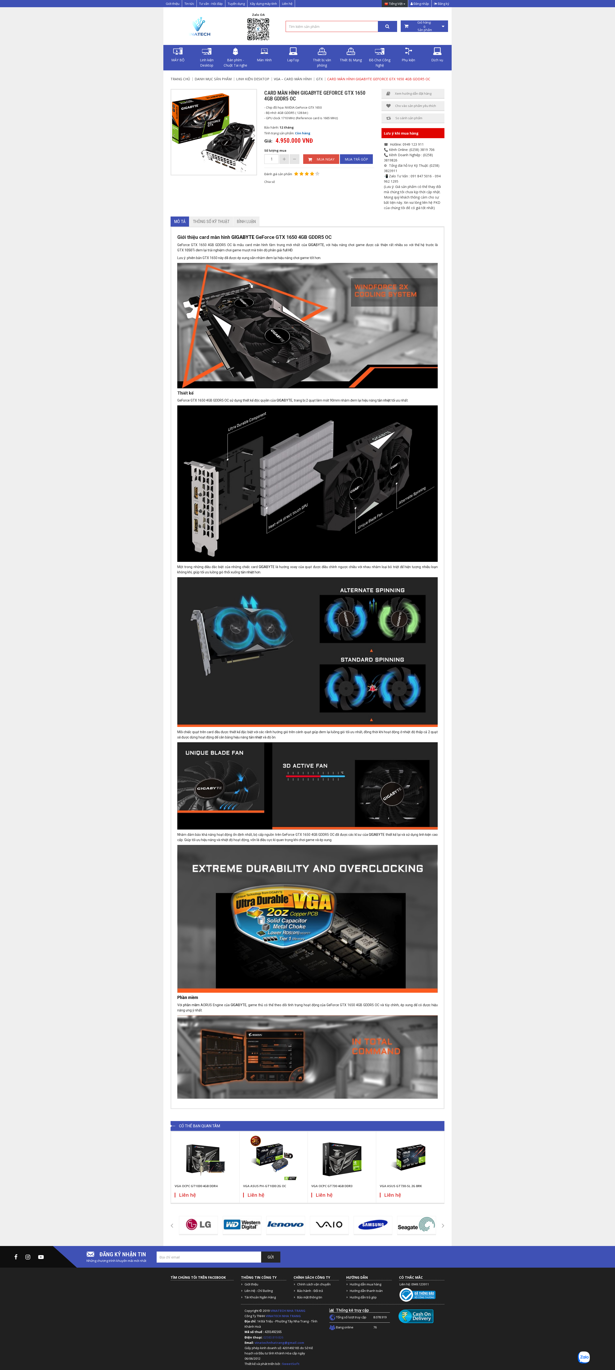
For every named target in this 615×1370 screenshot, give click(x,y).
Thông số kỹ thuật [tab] (211, 221)
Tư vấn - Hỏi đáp (211, 3)
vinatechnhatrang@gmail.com (279, 1342)
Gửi (271, 1257)
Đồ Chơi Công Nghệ (379, 63)
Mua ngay (325, 159)
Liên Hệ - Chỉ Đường (259, 1291)
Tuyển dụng (236, 3)
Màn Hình (264, 60)
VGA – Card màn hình (293, 79)
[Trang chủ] (197, 26)
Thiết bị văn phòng (322, 63)
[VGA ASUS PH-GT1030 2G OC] (273, 1159)
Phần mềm (187, 997)
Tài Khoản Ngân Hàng (260, 1297)
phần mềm (191, 1005)
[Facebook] (16, 1257)
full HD (287, 250)
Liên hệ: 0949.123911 (414, 1284)
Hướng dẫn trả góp (363, 1297)
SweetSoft (291, 1364)
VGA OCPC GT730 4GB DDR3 (331, 1186)
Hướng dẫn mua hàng (365, 1284)
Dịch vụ (437, 60)
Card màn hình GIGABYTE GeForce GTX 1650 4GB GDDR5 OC (378, 79)
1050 (188, 250)
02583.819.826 (273, 1337)
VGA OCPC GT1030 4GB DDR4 (196, 1186)
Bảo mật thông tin (309, 1297)
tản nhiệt (384, 400)
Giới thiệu (172, 3)
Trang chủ (180, 79)
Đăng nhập (421, 3)
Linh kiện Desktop (207, 63)
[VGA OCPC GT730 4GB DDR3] (341, 1159)
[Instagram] (27, 1257)
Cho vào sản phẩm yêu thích (415, 106)
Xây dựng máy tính (263, 3)
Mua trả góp (356, 159)
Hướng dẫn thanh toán (366, 1291)
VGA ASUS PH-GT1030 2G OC (264, 1186)
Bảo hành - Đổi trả (310, 1291)
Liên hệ (287, 3)
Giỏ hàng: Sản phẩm (424, 26)
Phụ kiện (408, 60)
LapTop (293, 60)
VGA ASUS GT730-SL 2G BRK (401, 1186)
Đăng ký (443, 3)
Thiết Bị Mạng (351, 60)
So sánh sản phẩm (408, 118)
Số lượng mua (275, 150)
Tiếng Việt (395, 4)
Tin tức (189, 3)
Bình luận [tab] (246, 221)
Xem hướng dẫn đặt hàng (413, 93)
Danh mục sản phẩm (213, 79)
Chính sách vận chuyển (314, 1284)
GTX (319, 79)
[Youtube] (41, 1257)
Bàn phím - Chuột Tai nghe (235, 63)
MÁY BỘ (177, 60)
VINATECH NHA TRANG (287, 1310)
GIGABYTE (242, 237)
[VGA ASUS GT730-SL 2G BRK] (410, 1159)
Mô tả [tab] (179, 221)
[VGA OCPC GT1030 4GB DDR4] (205, 1159)
